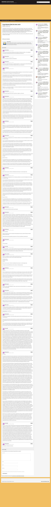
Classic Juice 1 (8, 26)
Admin (4, 25)
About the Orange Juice (5, 20)
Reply (31, 56)
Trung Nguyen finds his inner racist (11, 24)
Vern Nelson (39, 76)
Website (3, 468)
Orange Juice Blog (8, 1)
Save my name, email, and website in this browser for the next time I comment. (13, 471)
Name (3, 461)
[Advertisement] (25, 12)
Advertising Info (12, 20)
